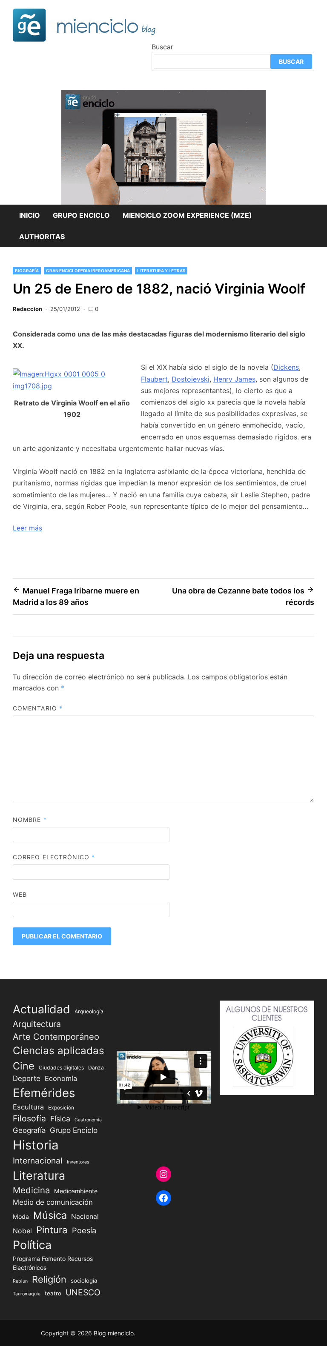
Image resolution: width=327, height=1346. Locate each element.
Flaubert (154, 379)
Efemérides (44, 1093)
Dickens (286, 367)
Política (32, 1245)
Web (20, 894)
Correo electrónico (54, 857)
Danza (96, 1067)
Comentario (38, 708)
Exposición (61, 1107)
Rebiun (20, 1281)
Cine (23, 1066)
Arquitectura (37, 1024)
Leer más (27, 528)
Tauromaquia (26, 1294)
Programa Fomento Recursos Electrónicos (53, 1263)
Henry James (234, 379)
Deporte (26, 1078)
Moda (21, 1216)
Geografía (29, 1130)
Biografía (27, 270)
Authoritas (42, 236)
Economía (61, 1078)
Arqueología (89, 1011)
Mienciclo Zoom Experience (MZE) (187, 215)
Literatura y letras (161, 270)
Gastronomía (88, 1120)
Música (50, 1215)
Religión (49, 1279)
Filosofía (29, 1118)
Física (60, 1118)
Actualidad (41, 1009)
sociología (84, 1280)
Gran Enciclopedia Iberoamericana (88, 270)
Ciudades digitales (61, 1067)
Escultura (28, 1107)
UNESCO (83, 1292)
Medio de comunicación (53, 1202)
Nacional (85, 1216)
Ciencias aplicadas (58, 1050)
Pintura (52, 1229)
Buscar (162, 47)
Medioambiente (76, 1191)
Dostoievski (190, 379)
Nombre (30, 819)
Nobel (22, 1231)
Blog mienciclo (114, 1333)
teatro (53, 1293)
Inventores (78, 1162)
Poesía (84, 1230)
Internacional (38, 1160)
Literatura (39, 1175)
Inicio (29, 215)
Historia (36, 1145)
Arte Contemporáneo (56, 1036)
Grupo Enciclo (81, 215)
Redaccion (27, 308)
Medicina (31, 1190)
